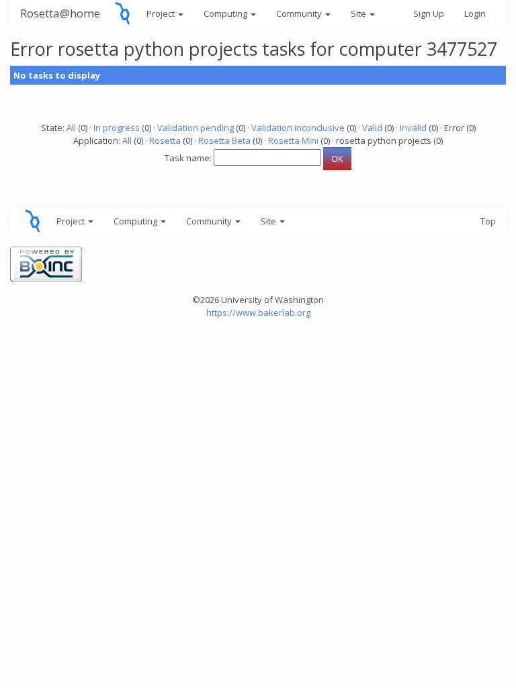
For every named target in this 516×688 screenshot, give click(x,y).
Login (475, 13)
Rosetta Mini (293, 140)
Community (300, 13)
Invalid (413, 128)
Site (359, 13)
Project (161, 13)
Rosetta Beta (224, 140)
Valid (372, 128)
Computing (226, 13)
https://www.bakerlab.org (258, 312)
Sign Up (428, 13)
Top (488, 221)
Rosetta (165, 140)
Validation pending (195, 128)
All (71, 128)
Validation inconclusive (298, 128)
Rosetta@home (60, 13)
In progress (116, 128)
